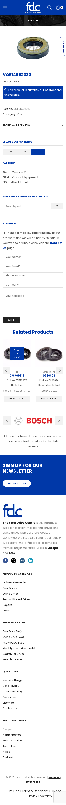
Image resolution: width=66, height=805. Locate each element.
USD (38, 151)
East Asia (8, 757)
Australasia (10, 746)
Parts (6, 610)
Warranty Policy (50, 796)
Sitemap (8, 703)
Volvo (38, 20)
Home (28, 20)
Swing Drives (11, 593)
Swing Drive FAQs (13, 637)
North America (12, 735)
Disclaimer (9, 697)
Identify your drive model (19, 648)
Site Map (14, 791)
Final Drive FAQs (13, 631)
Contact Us (10, 708)
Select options (17, 398)
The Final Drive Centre (19, 523)
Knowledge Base (13, 642)
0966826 (49, 375)
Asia (12, 553)
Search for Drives (14, 654)
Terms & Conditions (35, 791)
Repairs (7, 605)
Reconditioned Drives (16, 599)
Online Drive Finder (14, 582)
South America (12, 740)
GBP (10, 151)
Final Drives (10, 588)
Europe (53, 548)
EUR (24, 151)
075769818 (17, 375)
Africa (6, 751)
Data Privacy (11, 686)
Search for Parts (13, 659)
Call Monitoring (12, 691)
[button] (6, 370)
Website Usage (13, 680)
